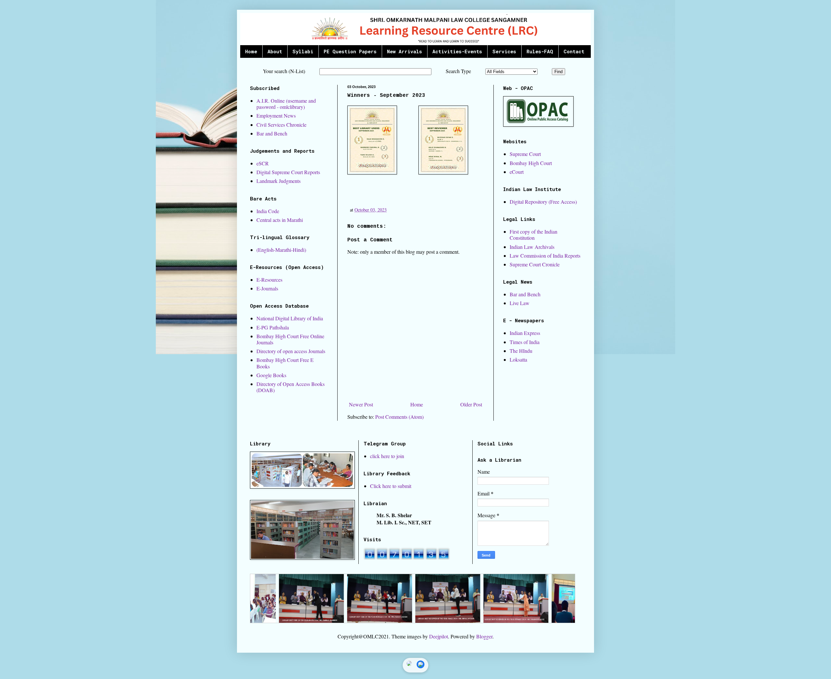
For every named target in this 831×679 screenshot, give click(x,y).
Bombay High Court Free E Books (285, 362)
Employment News (276, 115)
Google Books (271, 375)
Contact (574, 51)
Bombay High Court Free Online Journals (290, 339)
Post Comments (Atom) (399, 416)
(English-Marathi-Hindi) (281, 249)
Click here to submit (390, 485)
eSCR (262, 163)
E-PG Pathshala (272, 327)
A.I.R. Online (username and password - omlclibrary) (286, 103)
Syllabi (302, 51)
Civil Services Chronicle (281, 124)
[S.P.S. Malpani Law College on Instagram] (409, 665)
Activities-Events (457, 51)
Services (504, 51)
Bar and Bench (271, 133)
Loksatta (518, 359)
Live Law (519, 303)
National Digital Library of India (289, 318)
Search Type (458, 71)
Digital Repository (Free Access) (543, 201)
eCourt (517, 171)
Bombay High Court (531, 163)
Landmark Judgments (278, 180)
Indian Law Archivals (532, 246)
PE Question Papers (350, 51)
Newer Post (361, 404)
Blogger (484, 636)
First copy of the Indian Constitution (533, 234)
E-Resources (269, 279)
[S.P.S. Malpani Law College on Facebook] (421, 665)
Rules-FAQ (540, 51)
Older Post (471, 404)
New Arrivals (404, 51)
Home (251, 51)
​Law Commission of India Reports (545, 255)
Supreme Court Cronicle (535, 264)
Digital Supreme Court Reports (288, 172)
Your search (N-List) (284, 71)
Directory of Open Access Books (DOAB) (290, 386)
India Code (267, 211)
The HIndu (521, 350)
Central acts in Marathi (279, 219)
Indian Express (525, 332)
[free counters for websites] (407, 557)
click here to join (387, 456)
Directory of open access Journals (290, 351)
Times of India (525, 342)
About (274, 51)
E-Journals (267, 288)
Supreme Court (525, 153)
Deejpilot (438, 636)
